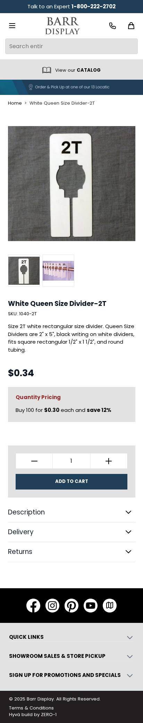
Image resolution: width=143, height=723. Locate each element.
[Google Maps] (110, 605)
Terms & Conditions (31, 708)
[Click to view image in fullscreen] (71, 183)
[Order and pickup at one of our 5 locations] (71, 87)
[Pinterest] (71, 605)
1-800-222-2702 (94, 6)
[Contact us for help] (113, 26)
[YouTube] (91, 605)
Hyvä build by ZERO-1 (33, 714)
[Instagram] (52, 605)
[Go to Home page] (62, 26)
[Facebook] (33, 605)
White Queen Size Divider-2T (62, 103)
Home (15, 103)
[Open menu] (12, 25)
